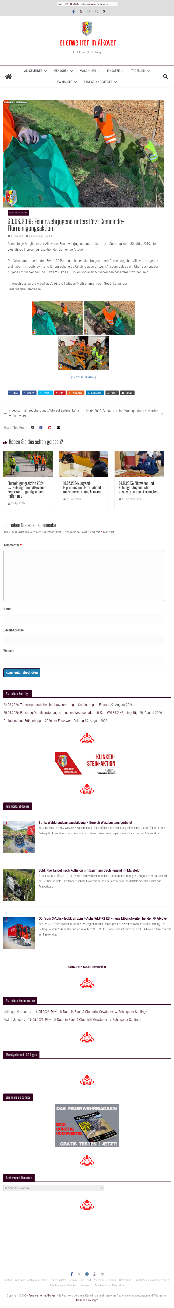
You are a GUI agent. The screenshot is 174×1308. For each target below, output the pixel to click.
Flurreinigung (36, 236)
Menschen (61, 71)
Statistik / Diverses (98, 82)
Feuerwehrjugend (18, 213)
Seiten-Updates (58, 1280)
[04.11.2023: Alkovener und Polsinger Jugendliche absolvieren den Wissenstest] (139, 454)
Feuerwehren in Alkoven (87, 42)
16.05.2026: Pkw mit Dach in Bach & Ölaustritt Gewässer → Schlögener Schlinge (90, 1012)
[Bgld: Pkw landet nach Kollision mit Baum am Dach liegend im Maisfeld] (19, 871)
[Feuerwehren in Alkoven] (8, 76)
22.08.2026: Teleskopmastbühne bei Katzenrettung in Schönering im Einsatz (56, 705)
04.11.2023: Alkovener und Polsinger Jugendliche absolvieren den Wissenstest (139, 487)
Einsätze (113, 71)
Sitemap (112, 1280)
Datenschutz (125, 1280)
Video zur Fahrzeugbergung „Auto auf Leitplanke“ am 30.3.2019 (44, 413)
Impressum (85, 1285)
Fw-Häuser (64, 82)
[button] (44, 71)
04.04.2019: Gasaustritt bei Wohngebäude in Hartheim (122, 414)
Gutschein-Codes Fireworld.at (110, 1285)
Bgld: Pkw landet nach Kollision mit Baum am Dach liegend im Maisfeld (89, 870)
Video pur (99, 1280)
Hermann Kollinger (87, 1300)
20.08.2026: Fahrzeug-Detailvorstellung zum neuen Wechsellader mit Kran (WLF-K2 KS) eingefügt (71, 712)
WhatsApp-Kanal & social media (31, 1280)
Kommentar (12, 545)
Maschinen (88, 71)
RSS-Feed (86, 1280)
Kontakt (8, 1280)
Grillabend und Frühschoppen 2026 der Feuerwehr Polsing (43, 721)
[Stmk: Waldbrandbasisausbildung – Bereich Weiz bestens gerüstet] (19, 823)
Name (7, 609)
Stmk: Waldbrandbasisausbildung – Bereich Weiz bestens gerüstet (85, 822)
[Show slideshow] (83, 377)
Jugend (48, 236)
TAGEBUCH (138, 71)
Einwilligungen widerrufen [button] (63, 1285)
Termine (73, 1280)
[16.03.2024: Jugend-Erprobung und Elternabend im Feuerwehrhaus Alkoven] (83, 454)
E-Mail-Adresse (13, 630)
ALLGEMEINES (33, 71)
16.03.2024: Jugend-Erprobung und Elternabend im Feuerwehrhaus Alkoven (82, 487)
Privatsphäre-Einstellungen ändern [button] (152, 1280)
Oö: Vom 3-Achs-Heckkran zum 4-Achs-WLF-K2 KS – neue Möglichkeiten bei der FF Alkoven (103, 918)
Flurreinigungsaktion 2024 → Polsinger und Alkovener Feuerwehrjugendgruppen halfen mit (27, 489)
